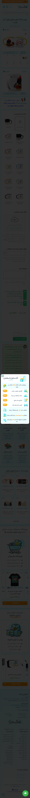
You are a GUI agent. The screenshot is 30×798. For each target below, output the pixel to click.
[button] (2, 376)
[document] (15, 399)
